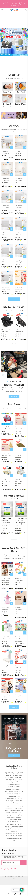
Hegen (10, 833)
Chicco (15, 833)
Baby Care (7, 92)
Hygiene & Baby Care (7, 105)
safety (17, 800)
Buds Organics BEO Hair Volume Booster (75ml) (6, 235)
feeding (8, 798)
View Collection (14, 756)
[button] (26, 10)
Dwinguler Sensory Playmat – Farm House (19, 638)
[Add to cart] (11, 147)
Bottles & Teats (20, 104)
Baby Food (21, 92)
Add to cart (14, 396)
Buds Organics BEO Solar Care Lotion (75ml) (5, 289)
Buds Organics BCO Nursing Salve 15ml (18, 180)
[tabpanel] (14, 42)
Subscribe (23, 862)
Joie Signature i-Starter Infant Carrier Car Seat (5, 331)
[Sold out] (26, 519)
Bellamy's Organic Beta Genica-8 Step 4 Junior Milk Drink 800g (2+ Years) (20, 522)
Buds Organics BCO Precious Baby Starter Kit (5, 180)
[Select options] (25, 423)
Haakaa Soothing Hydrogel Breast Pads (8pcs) (6, 638)
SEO (14, 878)
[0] (19, 894)
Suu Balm (19, 833)
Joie (6, 833)
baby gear (12, 802)
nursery (13, 796)
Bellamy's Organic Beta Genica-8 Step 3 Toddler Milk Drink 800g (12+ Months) (6, 522)
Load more (14, 707)
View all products (14, 299)
